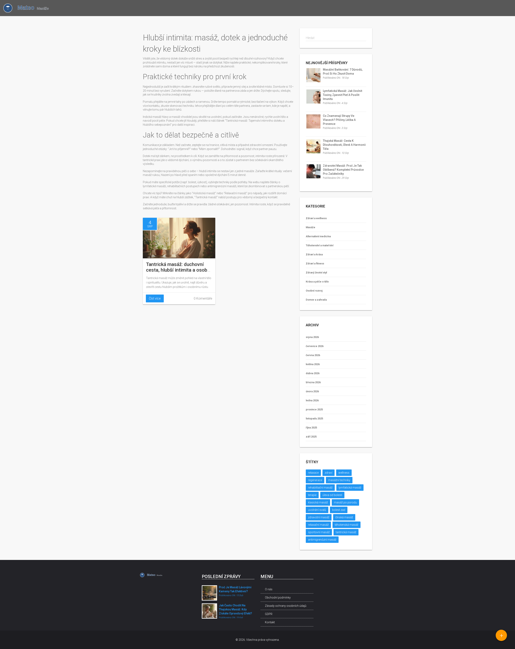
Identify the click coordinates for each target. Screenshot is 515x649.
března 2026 (313, 382)
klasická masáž (318, 502)
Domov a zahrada (316, 299)
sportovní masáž (319, 532)
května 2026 (313, 364)
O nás (268, 589)
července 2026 (314, 346)
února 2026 (312, 391)
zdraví (328, 472)
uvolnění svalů (317, 509)
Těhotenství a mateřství (319, 245)
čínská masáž (344, 517)
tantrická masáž (346, 532)
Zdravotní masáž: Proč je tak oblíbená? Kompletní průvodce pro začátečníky (343, 169)
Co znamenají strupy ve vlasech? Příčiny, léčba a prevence (339, 119)
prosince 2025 (314, 409)
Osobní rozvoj (314, 290)
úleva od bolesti (332, 495)
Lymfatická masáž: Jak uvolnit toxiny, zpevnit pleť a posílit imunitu (342, 95)
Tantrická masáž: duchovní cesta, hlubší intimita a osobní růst (178, 270)
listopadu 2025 (314, 418)
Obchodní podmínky (278, 597)
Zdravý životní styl (316, 272)
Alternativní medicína (318, 236)
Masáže (310, 227)
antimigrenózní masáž (322, 539)
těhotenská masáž (346, 524)
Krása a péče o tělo (317, 281)
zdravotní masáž (318, 517)
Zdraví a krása (314, 254)
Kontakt (270, 622)
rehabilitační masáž (320, 487)
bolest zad (338, 509)
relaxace (313, 472)
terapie (312, 495)
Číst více (155, 298)
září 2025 (311, 436)
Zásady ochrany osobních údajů (285, 605)
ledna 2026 (312, 400)
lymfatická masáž (350, 487)
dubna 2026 (312, 373)
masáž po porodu (345, 502)
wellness (343, 472)
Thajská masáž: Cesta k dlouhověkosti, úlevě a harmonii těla (344, 144)
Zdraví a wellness (316, 218)
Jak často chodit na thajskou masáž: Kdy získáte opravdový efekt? (235, 609)
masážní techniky (339, 480)
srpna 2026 (312, 337)
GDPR (268, 614)
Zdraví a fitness (315, 263)
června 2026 (313, 355)
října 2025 (311, 427)
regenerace (315, 480)
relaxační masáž (318, 524)
